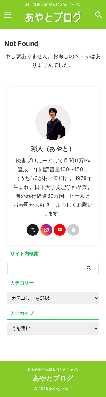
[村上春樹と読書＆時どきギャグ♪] (53, 23)
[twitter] (33, 230)
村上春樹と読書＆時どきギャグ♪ (53, 369)
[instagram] (46, 230)
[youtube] (60, 230)
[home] (73, 230)
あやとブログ (53, 378)
